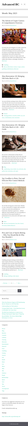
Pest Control (20, 223)
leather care (20, 115)
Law (3, 364)
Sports (17, 276)
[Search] (19, 290)
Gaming (4, 353)
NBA (3, 368)
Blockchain (10, 66)
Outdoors (4, 373)
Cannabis (4, 335)
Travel (3, 386)
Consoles (15, 115)
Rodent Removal (11, 225)
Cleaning (4, 339)
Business (4, 333)
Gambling (6, 65)
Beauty (3, 328)
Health (3, 359)
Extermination (11, 223)
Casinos (15, 66)
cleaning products (8, 115)
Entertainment (5, 344)
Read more (4, 60)
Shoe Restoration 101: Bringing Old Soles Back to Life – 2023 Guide (13, 127)
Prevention (4, 225)
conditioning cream (8, 169)
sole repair (15, 171)
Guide (14, 276)
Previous (4, 283)
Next (19, 283)
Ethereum (16, 69)
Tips (3, 384)
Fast (16, 223)
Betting (5, 276)
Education (4, 342)
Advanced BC (10, 4)
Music (3, 366)
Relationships (5, 377)
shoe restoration (16, 117)
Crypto (19, 66)
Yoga (3, 390)
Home (5, 221)
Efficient (6, 223)
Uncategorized (5, 388)
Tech (3, 382)
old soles (21, 169)
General (5, 113)
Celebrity (4, 337)
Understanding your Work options (10, 306)
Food (3, 348)
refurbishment (8, 117)
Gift (3, 357)
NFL (3, 370)
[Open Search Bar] (21, 4)
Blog (5, 167)
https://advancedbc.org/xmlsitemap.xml (11, 416)
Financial (4, 346)
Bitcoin (5, 66)
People (3, 375)
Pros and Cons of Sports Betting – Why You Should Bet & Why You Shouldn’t (13, 235)
